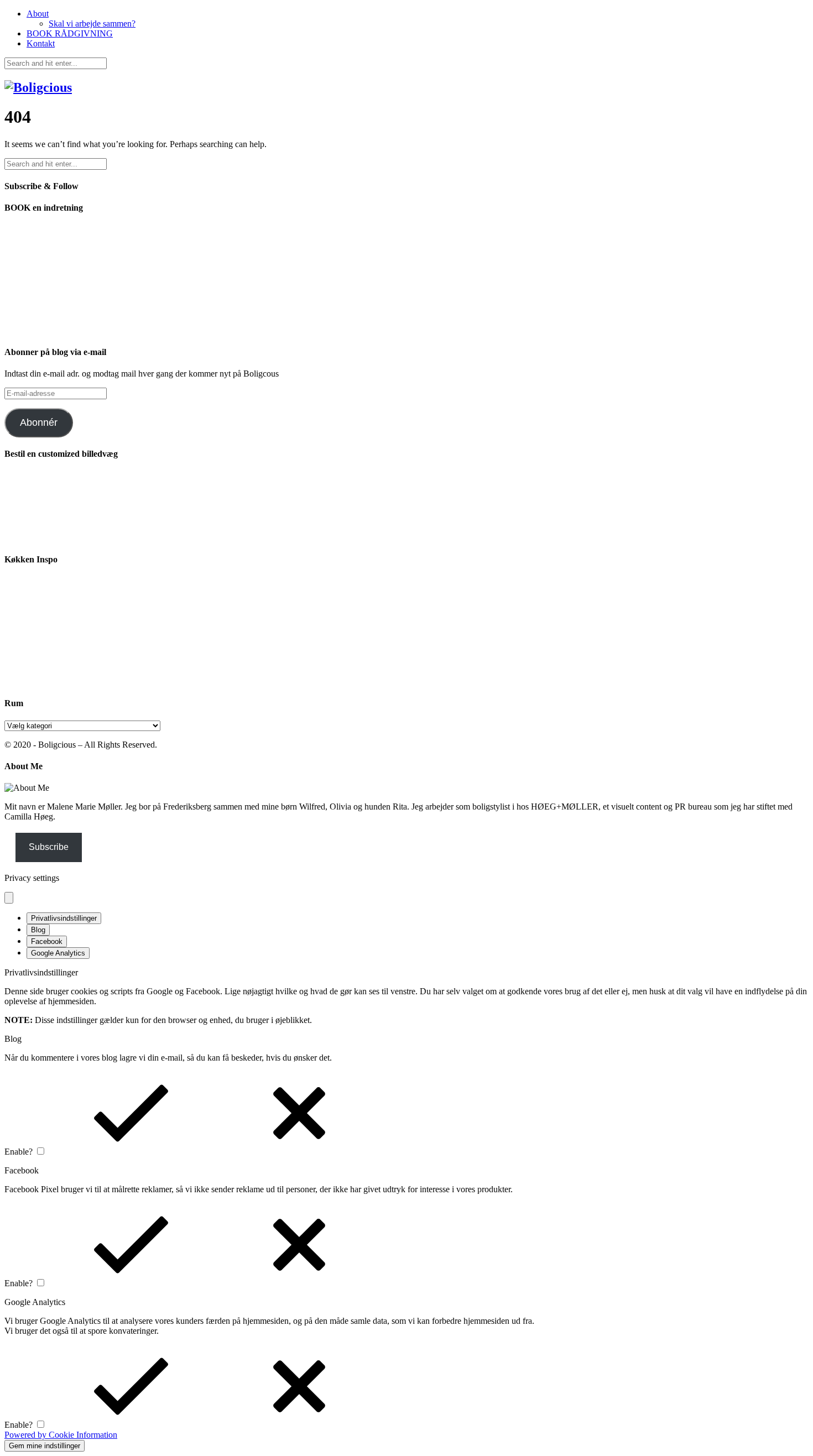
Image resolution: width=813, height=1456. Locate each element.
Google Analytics (58, 953)
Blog (38, 930)
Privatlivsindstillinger (64, 918)
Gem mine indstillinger (44, 1446)
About (38, 13)
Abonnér (39, 422)
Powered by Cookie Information (60, 1434)
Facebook (46, 941)
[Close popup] (8, 898)
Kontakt (41, 43)
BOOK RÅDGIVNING (70, 33)
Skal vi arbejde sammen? (92, 23)
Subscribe (49, 847)
